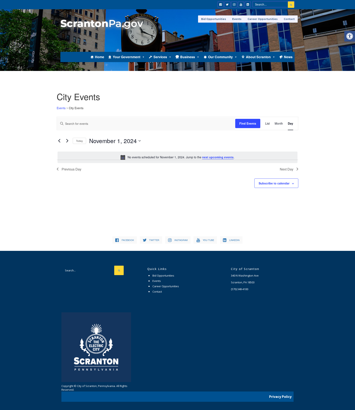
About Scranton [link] (258, 56)
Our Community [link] (220, 56)
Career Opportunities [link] (263, 19)
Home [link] (99, 56)
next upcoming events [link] (218, 157)
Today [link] (79, 140)
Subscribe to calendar (274, 183)
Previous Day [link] (71, 169)
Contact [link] (289, 19)
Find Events (247, 123)
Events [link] (236, 19)
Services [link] (160, 56)
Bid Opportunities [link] (213, 19)
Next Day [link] (286, 169)
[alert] (177, 157)
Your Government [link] (126, 56)
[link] (349, 36)
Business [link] (187, 56)
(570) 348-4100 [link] (239, 289)
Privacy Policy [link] (280, 396)
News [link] (288, 56)
